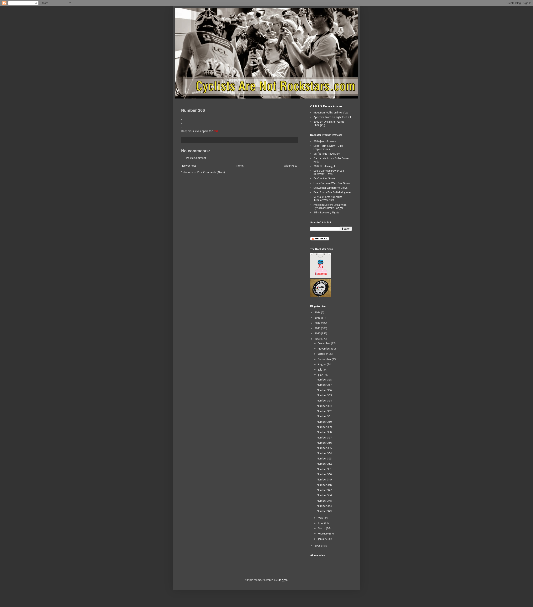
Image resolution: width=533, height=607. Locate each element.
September (325, 359)
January (323, 539)
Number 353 (324, 458)
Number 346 (324, 495)
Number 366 (324, 390)
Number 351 (324, 469)
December (324, 343)
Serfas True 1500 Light (327, 153)
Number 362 (324, 411)
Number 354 (324, 453)
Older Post (290, 165)
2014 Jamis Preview (325, 141)
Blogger (282, 579)
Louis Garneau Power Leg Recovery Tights (329, 172)
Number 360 (324, 421)
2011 (318, 328)
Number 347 (324, 490)
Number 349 (324, 479)
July (320, 369)
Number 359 (324, 426)
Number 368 (324, 379)
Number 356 (324, 442)
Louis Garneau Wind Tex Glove (332, 183)
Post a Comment (196, 157)
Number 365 (324, 395)
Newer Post (189, 165)
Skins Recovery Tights (326, 212)
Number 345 (324, 500)
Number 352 (324, 463)
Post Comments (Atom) (211, 172)
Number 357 (324, 437)
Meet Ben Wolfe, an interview (331, 112)
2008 (318, 545)
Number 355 (324, 447)
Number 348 (324, 484)
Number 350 (324, 474)
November (324, 348)
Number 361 (324, 416)
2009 (318, 338)
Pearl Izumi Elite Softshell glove (332, 192)
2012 (318, 323)
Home (240, 165)
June (321, 375)
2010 (318, 333)
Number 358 (324, 432)
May (321, 517)
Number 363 (324, 406)
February (323, 533)
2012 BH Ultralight (324, 166)
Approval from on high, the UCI (332, 117)
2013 (318, 317)
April (321, 523)
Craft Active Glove (324, 178)
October (323, 353)
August (322, 364)
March (322, 528)
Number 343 (324, 511)
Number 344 (324, 505)
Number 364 (324, 400)
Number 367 (324, 384)
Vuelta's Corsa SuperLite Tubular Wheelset (328, 198)
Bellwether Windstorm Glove (330, 187)
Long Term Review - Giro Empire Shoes (328, 147)
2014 (318, 312)
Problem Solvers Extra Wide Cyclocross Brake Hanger (330, 206)
